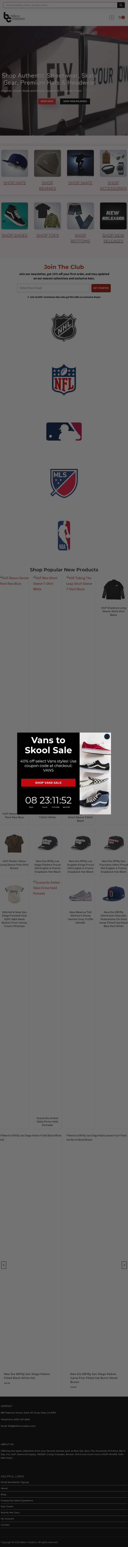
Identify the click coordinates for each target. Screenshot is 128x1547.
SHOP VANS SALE (48, 782)
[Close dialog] (107, 736)
